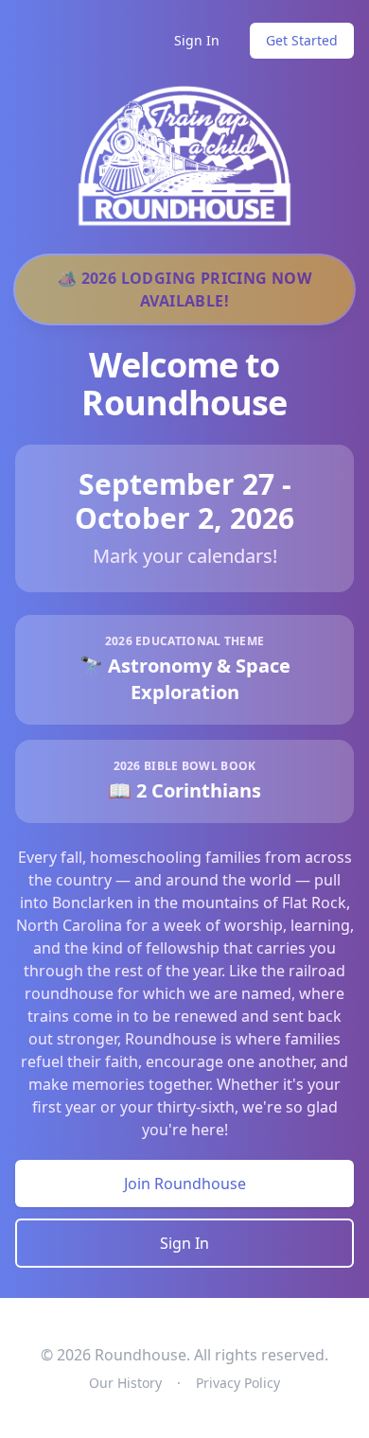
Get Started (302, 40)
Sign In (197, 40)
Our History (125, 1383)
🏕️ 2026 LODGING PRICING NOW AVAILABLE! (184, 289)
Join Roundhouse (185, 1183)
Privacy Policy (238, 1383)
